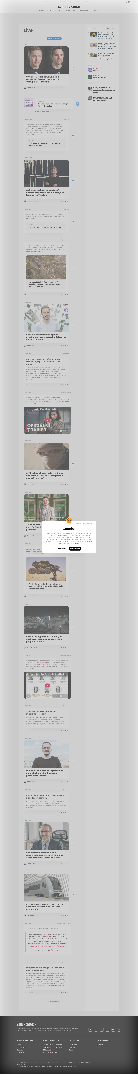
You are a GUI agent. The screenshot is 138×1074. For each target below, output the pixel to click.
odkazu (77, 543)
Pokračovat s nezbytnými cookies (84, 523)
